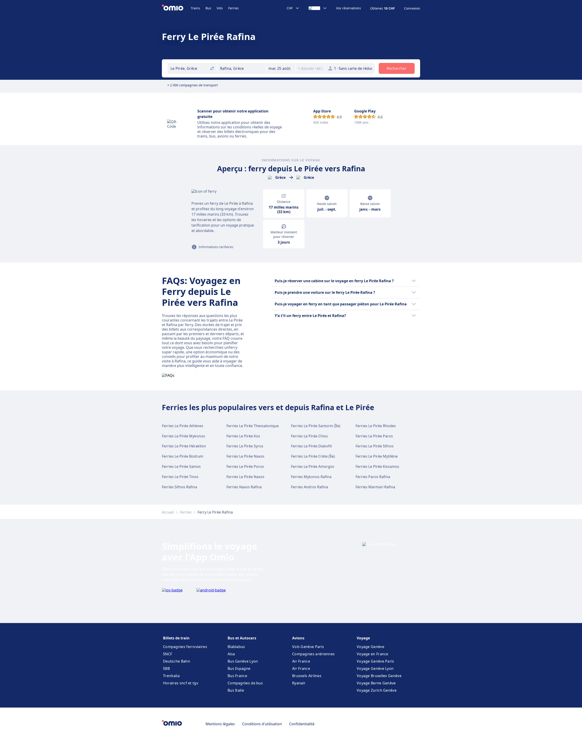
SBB (166, 668)
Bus (208, 8)
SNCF (167, 653)
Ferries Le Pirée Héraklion (184, 446)
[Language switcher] (318, 8)
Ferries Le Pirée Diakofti (311, 446)
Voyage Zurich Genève (376, 690)
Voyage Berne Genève (376, 683)
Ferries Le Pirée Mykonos (183, 436)
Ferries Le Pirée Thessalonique (252, 425)
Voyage (363, 638)
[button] (281, 68)
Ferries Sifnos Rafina (179, 486)
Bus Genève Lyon (243, 661)
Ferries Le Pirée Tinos (180, 476)
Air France (301, 661)
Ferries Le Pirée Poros (245, 466)
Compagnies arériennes (313, 653)
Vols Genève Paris (308, 646)
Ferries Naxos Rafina (244, 486)
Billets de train (176, 638)
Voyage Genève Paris (375, 661)
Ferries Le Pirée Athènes (182, 425)
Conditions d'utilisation (262, 723)
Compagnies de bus (245, 683)
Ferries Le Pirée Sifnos (375, 446)
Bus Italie (236, 690)
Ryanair (299, 683)
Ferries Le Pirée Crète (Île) (313, 456)
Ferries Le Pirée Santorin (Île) (315, 425)
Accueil (168, 512)
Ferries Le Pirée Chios (309, 436)
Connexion (412, 8)
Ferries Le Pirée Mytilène (377, 456)
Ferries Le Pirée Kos (243, 436)
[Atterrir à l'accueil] (176, 8)
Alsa (231, 653)
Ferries (233, 8)
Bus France (237, 675)
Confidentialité (301, 723)
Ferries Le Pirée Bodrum (182, 456)
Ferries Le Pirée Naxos (245, 456)
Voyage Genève (370, 646)
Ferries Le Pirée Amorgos (312, 466)
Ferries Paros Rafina (373, 476)
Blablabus (236, 646)
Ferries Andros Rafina (309, 486)
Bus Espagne (239, 668)
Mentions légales (220, 723)
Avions (298, 638)
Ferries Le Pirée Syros (244, 446)
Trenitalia (171, 675)
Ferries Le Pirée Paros (374, 436)
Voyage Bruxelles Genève (379, 675)
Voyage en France (372, 653)
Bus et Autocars (242, 638)
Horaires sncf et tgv (180, 683)
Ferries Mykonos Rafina (311, 476)
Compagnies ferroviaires (185, 646)
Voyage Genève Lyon (375, 668)
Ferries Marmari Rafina (375, 486)
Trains (195, 8)
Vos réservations (348, 8)
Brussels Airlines (306, 675)
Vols (220, 8)
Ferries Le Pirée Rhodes (376, 425)
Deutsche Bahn (176, 661)
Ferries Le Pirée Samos (181, 466)
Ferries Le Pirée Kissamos (377, 466)
